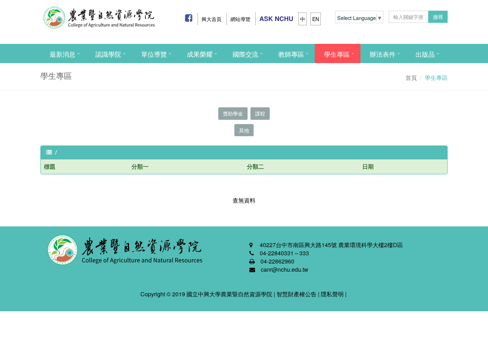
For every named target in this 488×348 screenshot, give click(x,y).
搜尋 (438, 16)
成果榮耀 (200, 53)
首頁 (411, 77)
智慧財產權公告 (297, 294)
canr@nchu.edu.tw (284, 269)
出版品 (425, 53)
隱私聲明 (332, 294)
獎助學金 (233, 113)
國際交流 (245, 53)
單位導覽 (154, 53)
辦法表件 (382, 53)
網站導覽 (240, 18)
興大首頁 (211, 18)
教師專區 (291, 53)
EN (315, 18)
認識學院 (108, 53)
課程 (260, 113)
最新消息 (62, 53)
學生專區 (337, 53)
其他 (244, 130)
